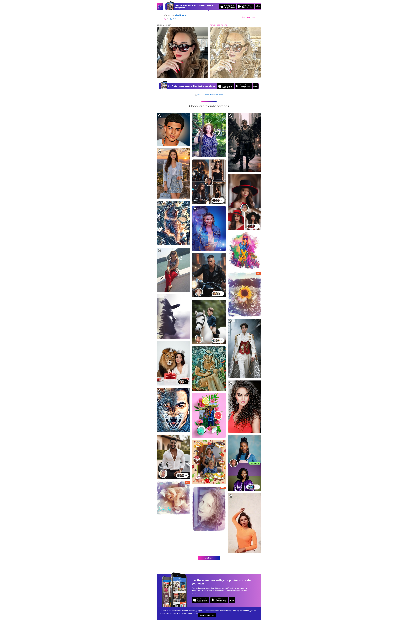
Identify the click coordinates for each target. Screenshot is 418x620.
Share (248, 17)
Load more (209, 558)
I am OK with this (207, 615)
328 (174, 18)
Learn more (193, 613)
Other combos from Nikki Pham (210, 94)
